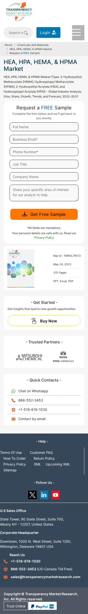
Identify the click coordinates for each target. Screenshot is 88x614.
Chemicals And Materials (33, 45)
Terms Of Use (11, 452)
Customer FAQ (41, 452)
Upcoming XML (58, 464)
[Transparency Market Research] (19, 11)
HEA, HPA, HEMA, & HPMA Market (31, 49)
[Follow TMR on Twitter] (32, 494)
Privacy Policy (14, 464)
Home (8, 45)
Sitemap (10, 470)
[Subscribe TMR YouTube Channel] (56, 494)
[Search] (25, 32)
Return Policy (44, 458)
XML (37, 464)
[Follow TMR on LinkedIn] (44, 494)
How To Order (14, 458)
